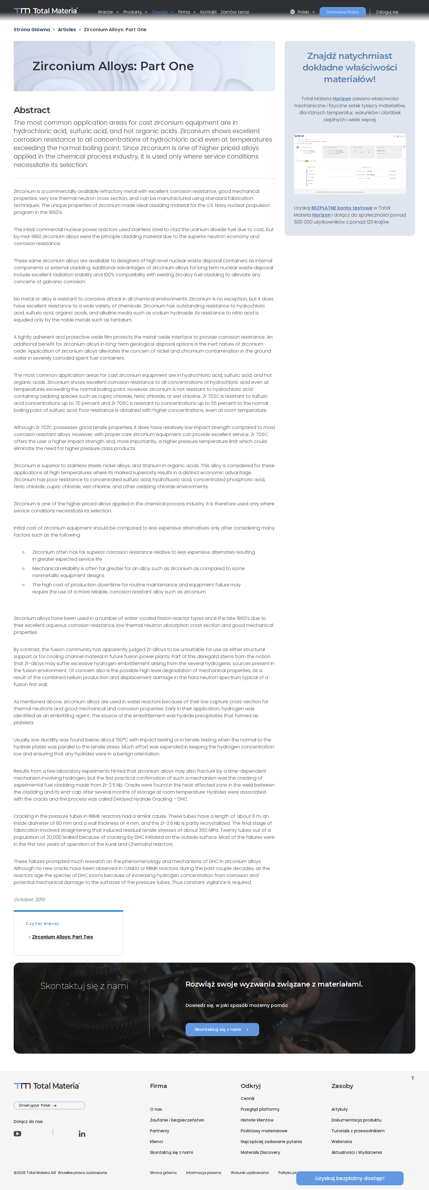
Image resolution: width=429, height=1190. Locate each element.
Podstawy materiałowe (264, 1131)
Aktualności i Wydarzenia (357, 1152)
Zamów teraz (235, 12)
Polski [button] (300, 12)
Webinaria (342, 1142)
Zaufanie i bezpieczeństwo (177, 1120)
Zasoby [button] (160, 12)
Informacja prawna (203, 1172)
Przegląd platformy (260, 1109)
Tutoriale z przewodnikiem (358, 1131)
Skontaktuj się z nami (222, 1029)
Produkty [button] (133, 12)
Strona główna (163, 1172)
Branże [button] (106, 12)
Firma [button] (184, 12)
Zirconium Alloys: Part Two (62, 937)
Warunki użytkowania (250, 1172)
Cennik (248, 1098)
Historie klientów (257, 1120)
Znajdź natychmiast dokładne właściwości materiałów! (350, 67)
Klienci (156, 1142)
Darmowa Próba (343, 12)
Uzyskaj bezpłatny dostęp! (350, 1178)
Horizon (321, 215)
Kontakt (208, 12)
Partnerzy (159, 1131)
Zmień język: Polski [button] (35, 1105)
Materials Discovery (260, 1152)
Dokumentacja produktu (356, 1120)
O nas (156, 1109)
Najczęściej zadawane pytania (271, 1142)
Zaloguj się (387, 12)
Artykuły (340, 1109)
